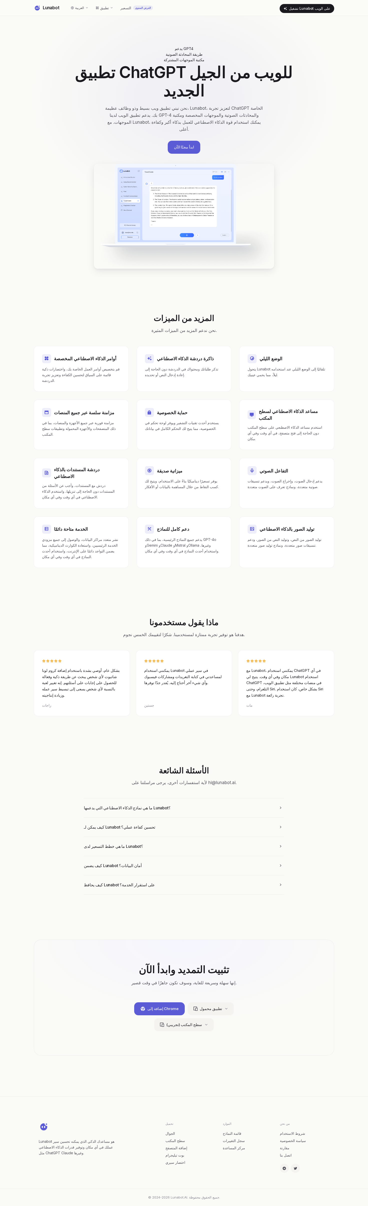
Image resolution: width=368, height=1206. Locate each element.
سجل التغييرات (234, 1141)
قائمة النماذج (232, 1133)
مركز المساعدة (234, 1148)
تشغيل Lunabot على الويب (309, 8)
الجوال (170, 1133)
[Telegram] (284, 1168)
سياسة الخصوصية (293, 1141)
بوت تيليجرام (174, 1155)
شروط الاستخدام (292, 1133)
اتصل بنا (286, 1155)
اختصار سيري (175, 1162)
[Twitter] (295, 1168)
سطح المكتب (175, 1141)
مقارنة (284, 1148)
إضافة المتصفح (176, 1148)
